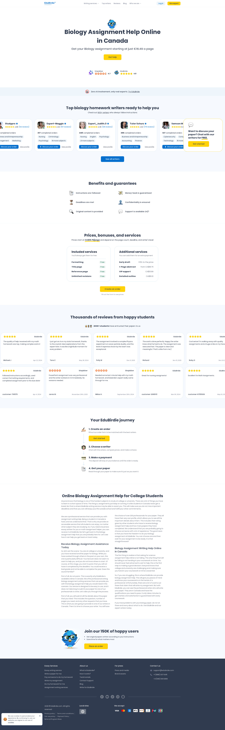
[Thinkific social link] (123, 697)
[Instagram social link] (118, 697)
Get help (112, 57)
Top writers (106, 3)
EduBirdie (124, 71)
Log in (160, 3)
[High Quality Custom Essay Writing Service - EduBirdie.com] (82, 711)
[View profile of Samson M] (157, 125)
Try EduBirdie (134, 91)
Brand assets (120, 674)
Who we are (134, 3)
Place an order (96, 646)
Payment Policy (63, 716)
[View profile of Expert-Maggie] (32, 125)
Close (39, 716)
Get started (198, 144)
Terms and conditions (65, 714)
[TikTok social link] (112, 697)
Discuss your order (41, 147)
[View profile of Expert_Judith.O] (73, 125)
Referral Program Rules (53, 719)
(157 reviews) (57, 127)
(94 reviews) (15, 127)
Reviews (117, 3)
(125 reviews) (98, 127)
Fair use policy (50, 716)
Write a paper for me (53, 674)
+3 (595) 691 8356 (161, 679)
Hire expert (174, 3)
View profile (16, 147)
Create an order (112, 289)
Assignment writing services (56, 687)
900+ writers (103, 112)
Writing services (90, 3)
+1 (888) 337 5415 (160, 674)
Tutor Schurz (128, 123)
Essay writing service (53, 670)
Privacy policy (50, 714)
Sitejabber (99, 71)
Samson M (168, 123)
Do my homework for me (55, 684)
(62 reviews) (180, 127)
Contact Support (87, 680)
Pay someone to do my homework (59, 677)
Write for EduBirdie (87, 687)
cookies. (11, 722)
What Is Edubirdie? (87, 670)
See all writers (112, 159)
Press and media (122, 670)
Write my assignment (53, 680)
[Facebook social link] (102, 697)
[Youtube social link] (107, 697)
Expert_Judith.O (88, 123)
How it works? (85, 674)
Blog (125, 3)
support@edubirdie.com (164, 670)
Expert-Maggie (46, 123)
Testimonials (85, 677)
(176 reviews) (140, 127)
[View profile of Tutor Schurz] (115, 125)
